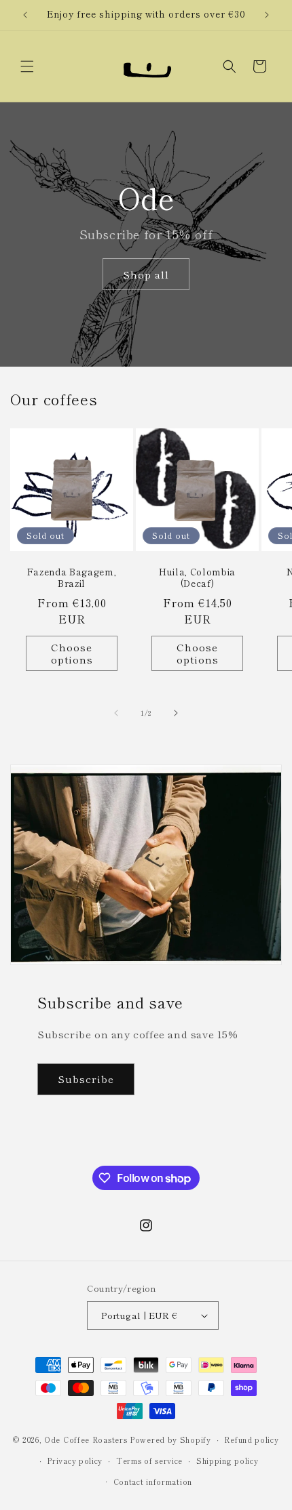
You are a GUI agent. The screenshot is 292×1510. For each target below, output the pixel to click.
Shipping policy (227, 1460)
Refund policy (251, 1439)
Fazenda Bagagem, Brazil (72, 578)
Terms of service (149, 1460)
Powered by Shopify (170, 1439)
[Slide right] (176, 713)
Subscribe (86, 1079)
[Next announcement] (267, 15)
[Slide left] (116, 713)
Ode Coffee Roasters (85, 1439)
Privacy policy (75, 1460)
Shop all (146, 274)
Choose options (72, 653)
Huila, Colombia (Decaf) (197, 578)
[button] (27, 66)
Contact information (152, 1481)
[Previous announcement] (25, 15)
